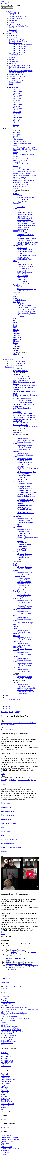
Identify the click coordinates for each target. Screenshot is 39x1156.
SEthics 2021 (5, 1106)
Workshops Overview (16, 54)
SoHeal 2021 (5, 1107)
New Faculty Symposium (17, 76)
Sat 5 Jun (16, 127)
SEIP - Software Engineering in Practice (14, 1007)
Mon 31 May (17, 117)
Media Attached (11, 969)
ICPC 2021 (4, 1058)
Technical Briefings (15, 78)
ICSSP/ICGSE (22, 233)
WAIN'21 (4, 1109)
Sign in (7, 706)
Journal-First (13, 63)
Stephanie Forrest (6, 723)
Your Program (13, 37)
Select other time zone (10, 749)
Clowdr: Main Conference (17, 15)
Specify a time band (26, 770)
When (3, 776)
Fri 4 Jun (16, 125)
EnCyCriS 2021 (6, 1083)
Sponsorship (9, 359)
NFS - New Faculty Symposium (24, 171)
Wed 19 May (17, 95)
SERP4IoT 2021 (6, 1102)
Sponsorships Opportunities (18, 363)
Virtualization (21, 428)
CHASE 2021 (5, 1054)
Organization (9, 367)
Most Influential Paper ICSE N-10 (24, 175)
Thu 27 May (17, 110)
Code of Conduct (14, 24)
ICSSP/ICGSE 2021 (7, 1060)
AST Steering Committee (25, 440)
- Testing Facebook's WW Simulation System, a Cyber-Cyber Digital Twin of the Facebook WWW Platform (26, 308)
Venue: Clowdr (14, 13)
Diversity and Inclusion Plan (18, 26)
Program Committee (24, 376)
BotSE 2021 (5, 1078)
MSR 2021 (4, 1064)
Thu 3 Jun (16, 123)
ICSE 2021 (4, 712)
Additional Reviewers (24, 378)
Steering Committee (23, 449)
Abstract (3, 784)
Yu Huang (14, 780)
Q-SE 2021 (4, 1089)
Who (2, 721)
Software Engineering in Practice (20, 65)
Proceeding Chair (23, 585)
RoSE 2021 (5, 1091)
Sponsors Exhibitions (16, 56)
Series (11, 703)
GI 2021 (3, 1085)
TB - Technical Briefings (21, 179)
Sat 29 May (17, 113)
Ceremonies (17, 132)
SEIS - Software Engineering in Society (14, 1013)
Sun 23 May (17, 102)
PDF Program (13, 28)
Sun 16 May (17, 89)
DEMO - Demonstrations (21, 158)
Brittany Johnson (19, 723)
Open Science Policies (20, 182)
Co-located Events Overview (18, 41)
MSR (19, 263)
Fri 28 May (17, 112)
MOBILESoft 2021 (7, 1062)
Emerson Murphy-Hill (24, 780)
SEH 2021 (4, 1096)
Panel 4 (3, 780)
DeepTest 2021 (6, 1081)
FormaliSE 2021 (6, 1056)
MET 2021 (4, 1087)
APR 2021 (4, 1074)
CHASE (20, 195)
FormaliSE (21, 205)
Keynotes (12, 58)
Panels (11, 84)
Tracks (7, 128)
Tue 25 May (17, 106)
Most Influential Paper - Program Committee (25, 463)
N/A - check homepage (25, 623)
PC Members (21, 485)
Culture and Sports (15, 82)
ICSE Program (14, 35)
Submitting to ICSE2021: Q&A (23, 181)
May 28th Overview (20, 52)
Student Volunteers (19, 177)
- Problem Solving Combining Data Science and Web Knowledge (27, 315)
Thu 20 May (17, 97)
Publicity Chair (22, 587)
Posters (15, 166)
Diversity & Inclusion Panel (15, 958)
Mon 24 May (17, 104)
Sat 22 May (17, 100)
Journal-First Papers (19, 141)
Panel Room (29, 778)
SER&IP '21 (5, 1100)
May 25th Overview (20, 46)
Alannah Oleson (30, 723)
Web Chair (21, 589)
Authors (11, 22)
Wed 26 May (17, 108)
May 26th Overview (20, 48)
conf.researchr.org (11, 986)
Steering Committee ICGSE (26, 488)
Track (3, 727)
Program (8, 33)
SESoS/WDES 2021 (7, 1104)
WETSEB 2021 (6, 1111)
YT (2, 856)
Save (2, 772)
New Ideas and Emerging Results (20, 69)
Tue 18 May (17, 93)
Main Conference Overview (22, 45)
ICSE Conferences (15, 699)
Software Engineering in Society (19, 67)
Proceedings (13, 30)
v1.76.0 (19, 986)
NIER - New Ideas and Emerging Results (14, 1015)
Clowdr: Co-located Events (18, 17)
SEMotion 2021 (6, 1098)
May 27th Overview (20, 50)
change (14, 945)
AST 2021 (4, 1053)
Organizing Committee (24, 438)
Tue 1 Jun (16, 119)
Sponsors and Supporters (17, 361)
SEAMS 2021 (5, 1127)
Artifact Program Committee (26, 688)
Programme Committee (25, 455)
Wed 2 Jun (16, 121)
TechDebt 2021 (6, 1066)
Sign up (7, 708)
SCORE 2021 (5, 1119)
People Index (17, 433)
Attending (8, 11)
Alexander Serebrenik (8, 725)
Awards (11, 59)
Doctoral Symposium (16, 74)
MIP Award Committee (25, 690)
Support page (4, 988)
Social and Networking (16, 80)
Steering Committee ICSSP (26, 487)
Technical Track (14, 61)
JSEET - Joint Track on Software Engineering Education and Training (25, 148)
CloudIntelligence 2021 (8, 1079)
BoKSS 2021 (5, 1076)
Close (3, 774)
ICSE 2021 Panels (7, 729)
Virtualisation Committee (25, 692)
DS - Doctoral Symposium (22, 169)
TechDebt (20, 287)
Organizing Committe (20, 371)
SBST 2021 (5, 1092)
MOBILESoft (22, 248)
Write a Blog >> (6, 2)
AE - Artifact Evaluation (21, 164)
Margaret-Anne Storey (24, 954)
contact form (5, 982)
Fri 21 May (17, 99)
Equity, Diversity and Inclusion (27, 427)
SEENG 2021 (5, 1094)
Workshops (17, 168)
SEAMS (20, 356)
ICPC (19, 210)
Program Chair (22, 580)
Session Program (6, 936)
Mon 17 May (17, 91)
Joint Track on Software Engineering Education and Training (21, 71)
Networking (13, 32)
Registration (13, 20)
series (11, 712)
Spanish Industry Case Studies (23, 173)
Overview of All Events (17, 39)
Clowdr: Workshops (15, 18)
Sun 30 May (17, 115)
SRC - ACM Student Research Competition (15, 1018)
